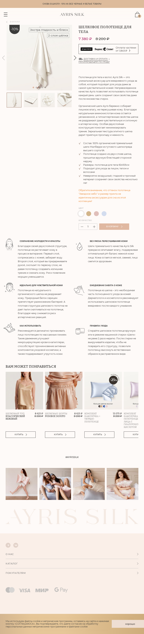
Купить (19, 434)
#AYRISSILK (72, 457)
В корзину (112, 226)
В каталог (15, 22)
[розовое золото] (96, 213)
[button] (75, 58)
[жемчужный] (81, 213)
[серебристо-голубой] (104, 213)
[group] (39, 57)
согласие (76, 623)
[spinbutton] (88, 227)
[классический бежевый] (88, 213)
